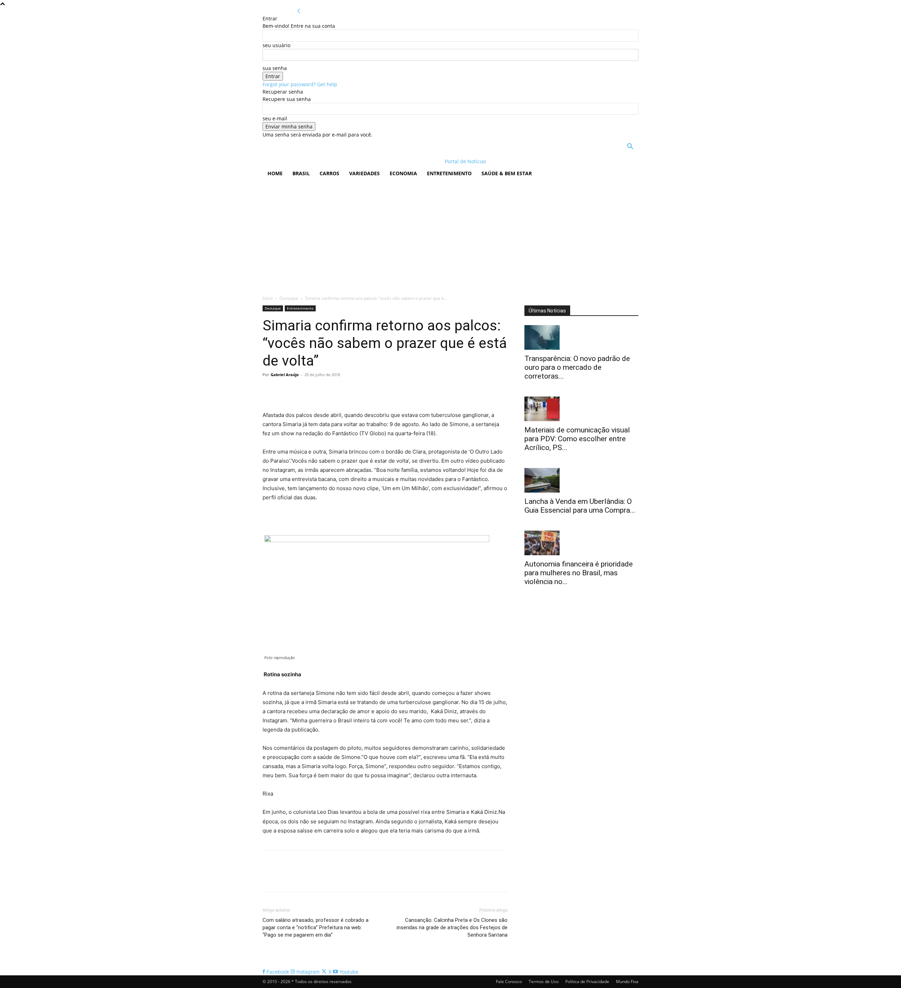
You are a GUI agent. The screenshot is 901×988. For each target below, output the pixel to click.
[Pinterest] (302, 391)
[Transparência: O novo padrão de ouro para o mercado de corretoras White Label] (581, 337)
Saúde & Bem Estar (506, 173)
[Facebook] (270, 391)
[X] (286, 391)
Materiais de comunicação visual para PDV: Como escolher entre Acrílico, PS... (577, 439)
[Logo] (308, 161)
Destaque (288, 298)
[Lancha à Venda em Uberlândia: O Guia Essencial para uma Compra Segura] (581, 480)
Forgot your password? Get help (300, 84)
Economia (403, 173)
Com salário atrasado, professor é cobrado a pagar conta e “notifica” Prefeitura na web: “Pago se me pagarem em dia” (315, 927)
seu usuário (276, 45)
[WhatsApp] (318, 391)
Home (275, 173)
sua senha (275, 68)
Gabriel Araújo (285, 374)
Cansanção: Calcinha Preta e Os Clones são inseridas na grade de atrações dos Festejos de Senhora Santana (452, 927)
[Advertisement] (450, 234)
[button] (630, 147)
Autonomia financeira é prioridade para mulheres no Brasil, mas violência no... (578, 573)
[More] (334, 391)
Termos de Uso (544, 981)
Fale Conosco (509, 981)
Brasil (301, 173)
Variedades (364, 173)
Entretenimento (449, 173)
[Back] (298, 11)
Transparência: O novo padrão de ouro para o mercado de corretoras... (577, 367)
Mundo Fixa (627, 981)
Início (268, 298)
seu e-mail (275, 118)
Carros (329, 173)
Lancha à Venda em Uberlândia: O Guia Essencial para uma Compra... (579, 505)
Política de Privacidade (587, 981)
